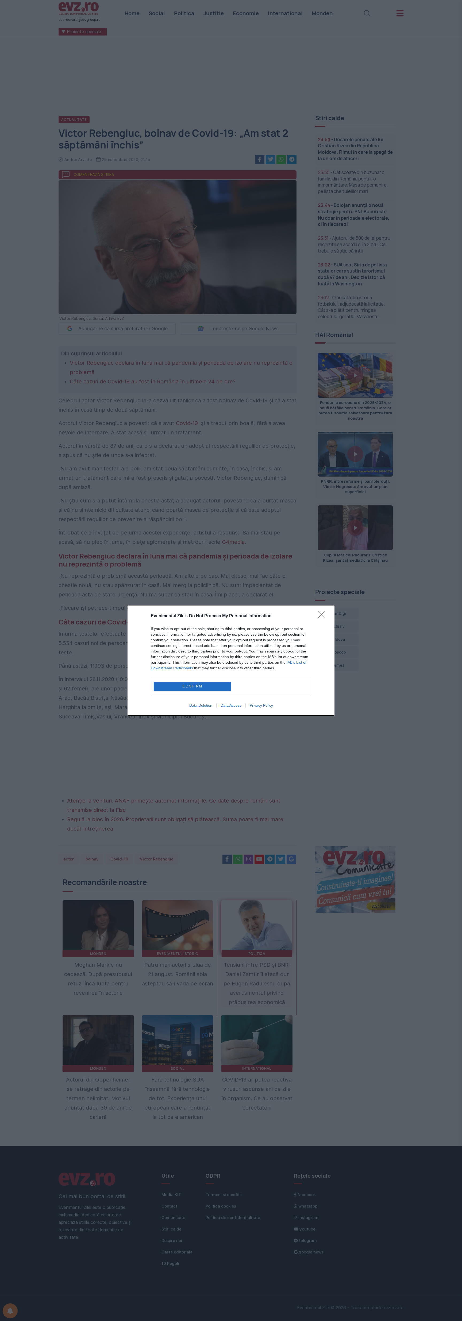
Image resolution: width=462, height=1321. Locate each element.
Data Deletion (200, 705)
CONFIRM (192, 686)
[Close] (323, 616)
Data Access (231, 705)
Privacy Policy (261, 705)
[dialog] (231, 660)
